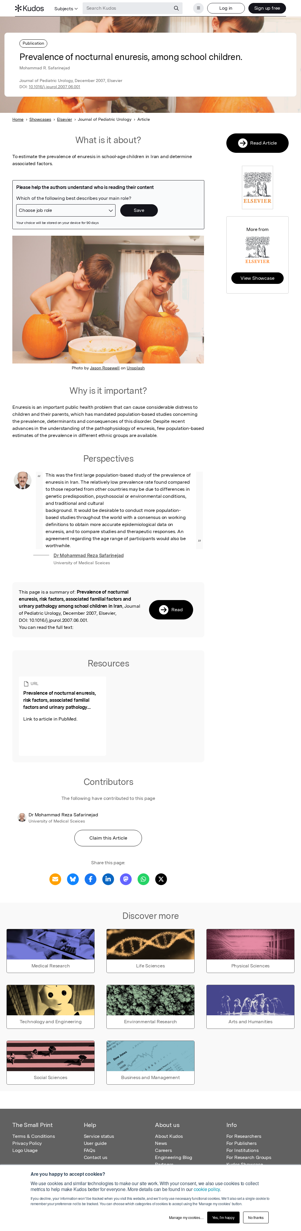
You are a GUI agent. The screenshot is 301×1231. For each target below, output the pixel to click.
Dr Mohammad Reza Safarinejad (88, 555)
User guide (95, 1143)
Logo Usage (25, 1150)
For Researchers (243, 1136)
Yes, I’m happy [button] (223, 1217)
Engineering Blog (173, 1157)
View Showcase (257, 278)
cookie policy (207, 1189)
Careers (163, 1150)
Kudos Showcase (244, 1164)
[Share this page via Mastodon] (125, 879)
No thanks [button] (256, 1217)
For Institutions (242, 1150)
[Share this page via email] (55, 879)
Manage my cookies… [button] (186, 1217)
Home (18, 119)
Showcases (40, 119)
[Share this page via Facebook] (90, 879)
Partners (164, 1164)
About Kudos (169, 1136)
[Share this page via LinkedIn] (108, 879)
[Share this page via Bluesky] (73, 879)
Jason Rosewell (105, 368)
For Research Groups (248, 1157)
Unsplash (136, 368)
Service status (99, 1136)
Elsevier (64, 119)
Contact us (95, 1157)
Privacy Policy (27, 1143)
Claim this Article (108, 838)
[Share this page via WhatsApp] (143, 879)
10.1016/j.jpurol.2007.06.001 (54, 86)
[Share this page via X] (161, 879)
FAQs (89, 1150)
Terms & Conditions (33, 1136)
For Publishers (241, 1143)
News (161, 1143)
